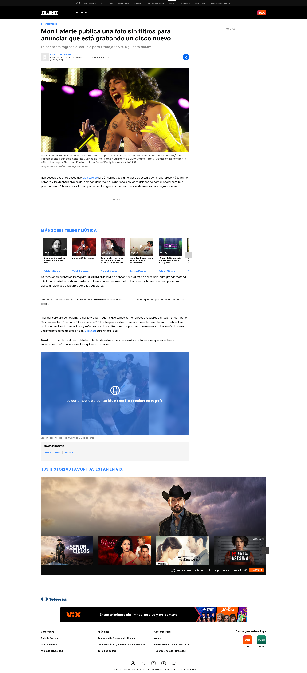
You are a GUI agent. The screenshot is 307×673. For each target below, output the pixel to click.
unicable (138, 3)
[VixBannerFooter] (153, 614)
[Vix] (261, 12)
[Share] (186, 57)
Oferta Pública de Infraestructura (172, 644)
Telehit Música (49, 24)
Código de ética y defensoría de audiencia (121, 644)
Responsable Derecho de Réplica (116, 638)
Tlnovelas (200, 3)
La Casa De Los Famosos (220, 3)
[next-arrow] (188, 255)
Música (69, 452)
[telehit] (49, 12)
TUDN (110, 3)
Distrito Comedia (156, 3)
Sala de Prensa (49, 638)
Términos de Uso (107, 651)
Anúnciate (103, 631)
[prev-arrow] (38, 550)
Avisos (157, 638)
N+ (102, 3)
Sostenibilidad (162, 631)
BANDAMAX (185, 3)
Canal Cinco (123, 3)
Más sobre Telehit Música (69, 230)
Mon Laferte (90, 177)
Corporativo (47, 631)
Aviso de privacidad (52, 651)
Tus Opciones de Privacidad (170, 651)
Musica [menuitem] (81, 12)
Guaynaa (90, 331)
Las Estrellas (90, 3)
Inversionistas (49, 644)
